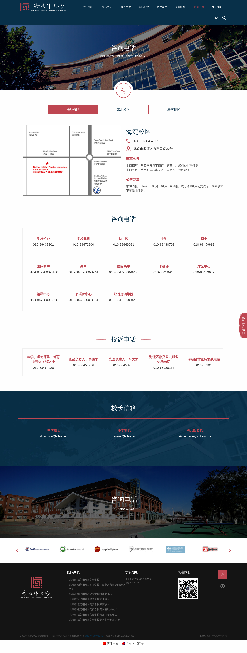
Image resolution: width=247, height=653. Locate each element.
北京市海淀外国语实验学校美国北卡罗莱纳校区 (95, 619)
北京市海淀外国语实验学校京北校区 (89, 599)
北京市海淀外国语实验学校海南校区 (89, 604)
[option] (37, 549)
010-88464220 (43, 367)
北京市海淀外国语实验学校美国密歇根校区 (93, 609)
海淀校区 (73, 109)
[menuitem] (89, 6)
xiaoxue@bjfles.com (124, 436)
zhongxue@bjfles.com (54, 436)
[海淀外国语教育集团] (46, 7)
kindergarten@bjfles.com (195, 436)
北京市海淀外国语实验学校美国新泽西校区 (93, 614)
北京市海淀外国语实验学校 (84, 579)
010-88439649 (203, 272)
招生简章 (162, 6)
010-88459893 (203, 244)
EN (217, 17)
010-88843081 (123, 244)
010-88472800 (83, 244)
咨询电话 (199, 6)
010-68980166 (163, 367)
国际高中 (144, 6)
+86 (136, 141)
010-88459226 (83, 365)
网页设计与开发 (219, 636)
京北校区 (123, 109)
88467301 (151, 141)
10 (142, 141)
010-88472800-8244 (83, 272)
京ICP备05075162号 (95, 636)
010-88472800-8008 (43, 300)
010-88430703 (163, 244)
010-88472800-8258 (123, 272)
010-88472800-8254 (83, 300)
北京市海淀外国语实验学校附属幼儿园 (90, 593)
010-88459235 (123, 365)
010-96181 (204, 365)
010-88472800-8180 (43, 272)
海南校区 (173, 109)
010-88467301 (43, 244)
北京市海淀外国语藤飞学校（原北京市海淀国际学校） (97, 586)
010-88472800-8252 (123, 300)
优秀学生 (126, 6)
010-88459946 (163, 272)
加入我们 (217, 6)
